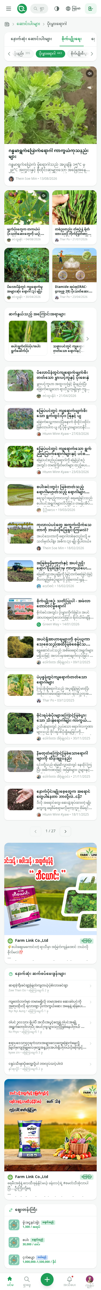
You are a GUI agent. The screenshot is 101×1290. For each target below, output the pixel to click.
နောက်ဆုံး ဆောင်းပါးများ (31, 39)
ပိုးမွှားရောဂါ (50, 53)
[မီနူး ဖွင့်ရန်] (8, 8)
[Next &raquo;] (65, 831)
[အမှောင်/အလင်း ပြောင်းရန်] (56, 8)
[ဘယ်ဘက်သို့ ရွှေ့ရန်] (11, 54)
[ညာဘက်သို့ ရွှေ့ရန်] (89, 54)
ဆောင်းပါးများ (28, 24)
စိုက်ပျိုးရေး (72, 39)
